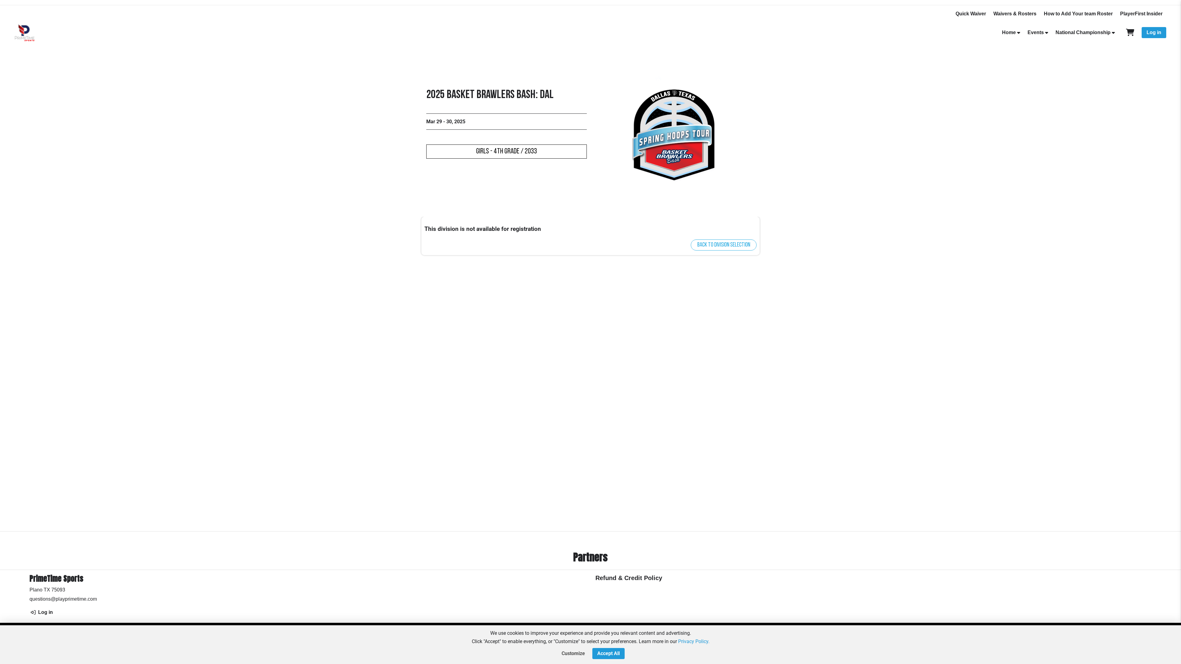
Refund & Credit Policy (628, 578)
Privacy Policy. (694, 641)
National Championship (1083, 32)
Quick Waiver (971, 13)
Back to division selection (723, 245)
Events (1036, 32)
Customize (573, 653)
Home (1009, 32)
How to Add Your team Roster (1078, 13)
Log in (1154, 32)
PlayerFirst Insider (1141, 13)
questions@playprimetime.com (63, 599)
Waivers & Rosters (1014, 13)
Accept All (608, 653)
